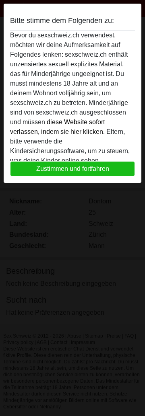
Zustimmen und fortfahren (72, 168)
